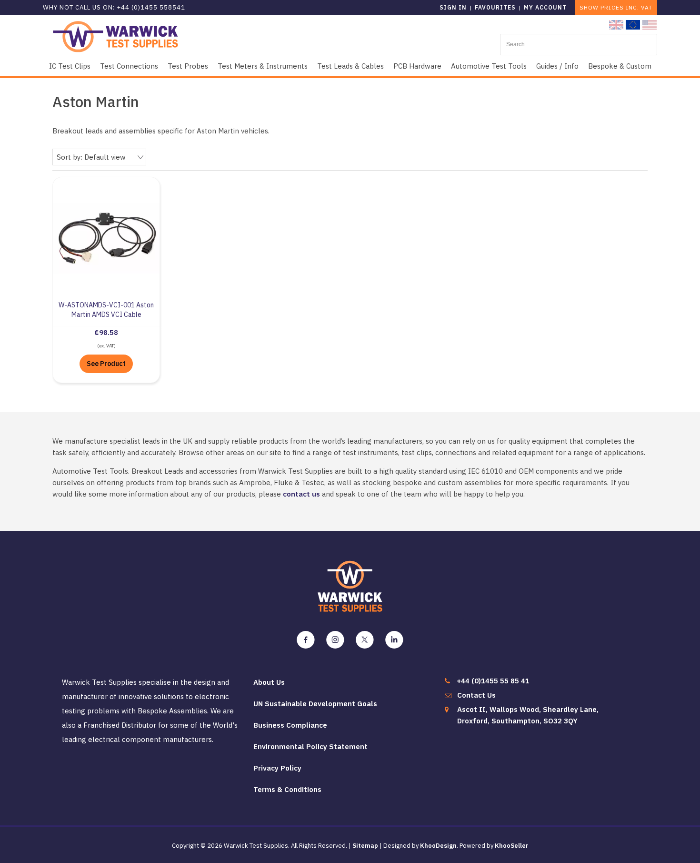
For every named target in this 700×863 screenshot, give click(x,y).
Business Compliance (290, 725)
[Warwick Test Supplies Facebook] (306, 640)
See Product (106, 363)
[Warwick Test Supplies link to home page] (115, 36)
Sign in (453, 7)
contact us (301, 493)
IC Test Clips (69, 66)
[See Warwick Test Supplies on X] (365, 640)
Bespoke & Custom (619, 66)
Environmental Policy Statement (310, 746)
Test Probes (188, 66)
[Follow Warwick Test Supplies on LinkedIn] (394, 640)
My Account (545, 7)
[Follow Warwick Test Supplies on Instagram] (335, 640)
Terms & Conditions (287, 789)
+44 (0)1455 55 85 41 (493, 680)
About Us (269, 682)
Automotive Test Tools (489, 66)
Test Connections (129, 66)
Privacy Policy (277, 767)
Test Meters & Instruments (263, 66)
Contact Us (476, 695)
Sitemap (365, 846)
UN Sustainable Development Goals (315, 703)
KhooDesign (438, 846)
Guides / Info (557, 66)
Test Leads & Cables (350, 66)
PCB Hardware (417, 66)
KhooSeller (512, 846)
